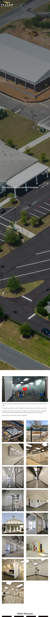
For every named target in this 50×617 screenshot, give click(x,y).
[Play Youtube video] (25, 389)
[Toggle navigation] (48, 4)
